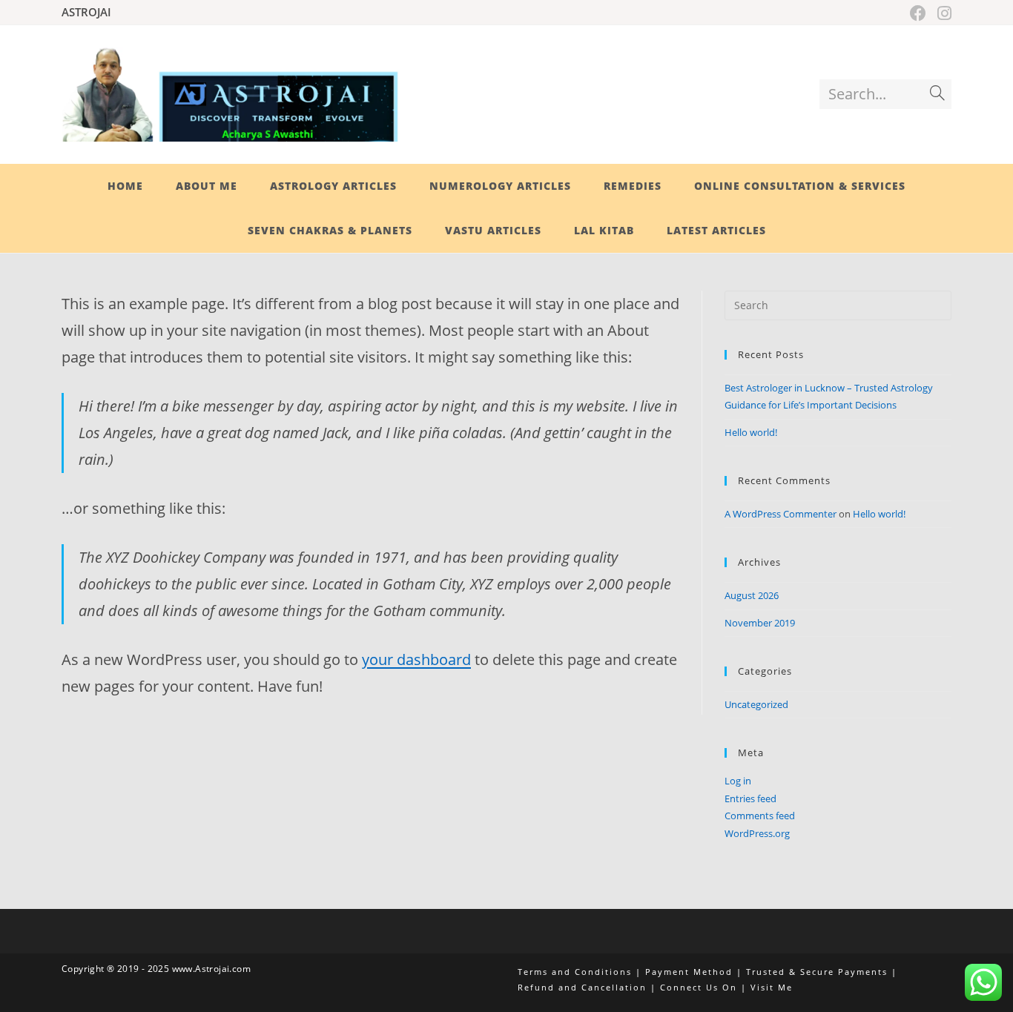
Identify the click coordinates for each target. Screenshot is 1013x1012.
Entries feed (750, 798)
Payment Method (689, 971)
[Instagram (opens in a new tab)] (942, 13)
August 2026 (752, 595)
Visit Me (771, 987)
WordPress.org (757, 833)
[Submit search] (937, 94)
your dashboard (416, 659)
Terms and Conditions (575, 971)
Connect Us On (698, 987)
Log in (738, 780)
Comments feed (760, 815)
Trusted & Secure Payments (817, 971)
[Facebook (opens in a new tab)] (920, 13)
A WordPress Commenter (781, 513)
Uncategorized (756, 704)
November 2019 (760, 622)
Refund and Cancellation (582, 987)
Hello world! (751, 432)
